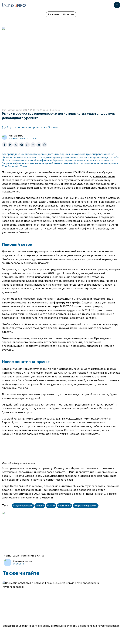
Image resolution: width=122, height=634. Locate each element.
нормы (19, 372)
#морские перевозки (85, 505)
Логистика (68, 14)
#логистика (64, 505)
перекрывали (22, 430)
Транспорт (53, 14)
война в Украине (104, 176)
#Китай (51, 505)
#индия (40, 505)
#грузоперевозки (23, 505)
